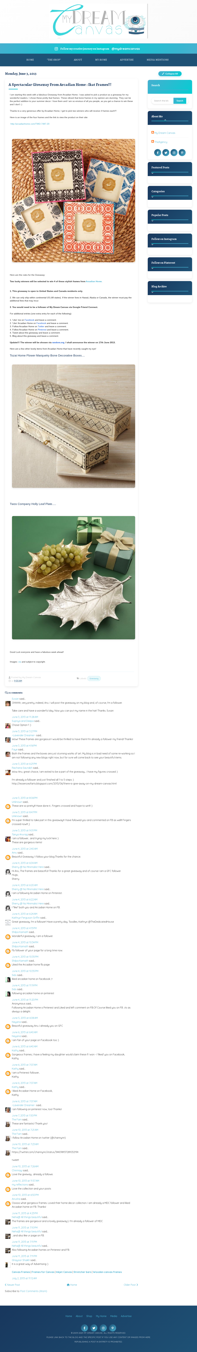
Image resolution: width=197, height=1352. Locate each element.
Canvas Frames (21, 1272)
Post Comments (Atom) (33, 1291)
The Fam (17, 1119)
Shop (89, 1316)
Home (30, 60)
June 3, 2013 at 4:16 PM (24, 745)
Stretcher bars (82, 1272)
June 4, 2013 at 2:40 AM (25, 848)
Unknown (17, 801)
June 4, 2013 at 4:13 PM (24, 928)
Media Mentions (158, 60)
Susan (15, 698)
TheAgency (161, 142)
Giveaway (94, 678)
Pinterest (42, 329)
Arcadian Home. (94, 281)
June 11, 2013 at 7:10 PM (25, 1227)
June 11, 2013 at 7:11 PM (24, 1241)
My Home (101, 60)
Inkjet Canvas (64, 1272)
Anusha (16, 1198)
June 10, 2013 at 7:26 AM (25, 1166)
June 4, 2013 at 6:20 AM (25, 885)
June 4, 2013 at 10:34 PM (25, 942)
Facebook (29, 320)
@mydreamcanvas (126, 49)
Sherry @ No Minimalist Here (28, 866)
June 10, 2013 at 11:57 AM (25, 1180)
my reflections (20, 1184)
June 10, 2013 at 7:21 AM (25, 1129)
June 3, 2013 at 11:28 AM (25, 716)
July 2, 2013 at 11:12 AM (24, 1278)
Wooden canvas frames (107, 1272)
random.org (58, 342)
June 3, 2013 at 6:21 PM (24, 763)
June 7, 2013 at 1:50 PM (24, 1115)
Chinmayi (17, 1170)
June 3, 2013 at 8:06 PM (24, 797)
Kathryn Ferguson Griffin (26, 917)
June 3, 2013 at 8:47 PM (24, 812)
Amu (14, 852)
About (78, 60)
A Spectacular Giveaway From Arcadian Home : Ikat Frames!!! (60, 84)
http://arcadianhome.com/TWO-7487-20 (29, 124)
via (19, 662)
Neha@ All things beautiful (27, 1217)
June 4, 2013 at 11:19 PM (24, 985)
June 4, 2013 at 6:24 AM (24, 913)
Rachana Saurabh (22, 767)
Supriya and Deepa (23, 720)
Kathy (15, 1050)
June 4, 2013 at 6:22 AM (24, 899)
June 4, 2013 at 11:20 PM (25, 999)
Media (113, 1316)
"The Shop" (54, 60)
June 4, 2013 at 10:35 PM (25, 956)
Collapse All (171, 73)
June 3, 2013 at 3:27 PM (24, 731)
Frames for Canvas (43, 1272)
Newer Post (13, 1284)
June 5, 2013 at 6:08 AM (25, 1017)
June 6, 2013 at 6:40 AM (24, 1032)
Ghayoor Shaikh (21, 1260)
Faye (15, 749)
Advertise (127, 60)
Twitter (41, 326)
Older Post (130, 1284)
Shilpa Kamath (20, 932)
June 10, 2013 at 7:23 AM (25, 1144)
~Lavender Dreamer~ (24, 735)
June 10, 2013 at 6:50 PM (25, 1194)
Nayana (16, 1021)
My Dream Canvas (165, 132)
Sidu (14, 975)
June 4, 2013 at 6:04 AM (24, 862)
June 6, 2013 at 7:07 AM (24, 1064)
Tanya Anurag (20, 834)
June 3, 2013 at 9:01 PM (24, 830)
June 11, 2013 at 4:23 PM (25, 1213)
